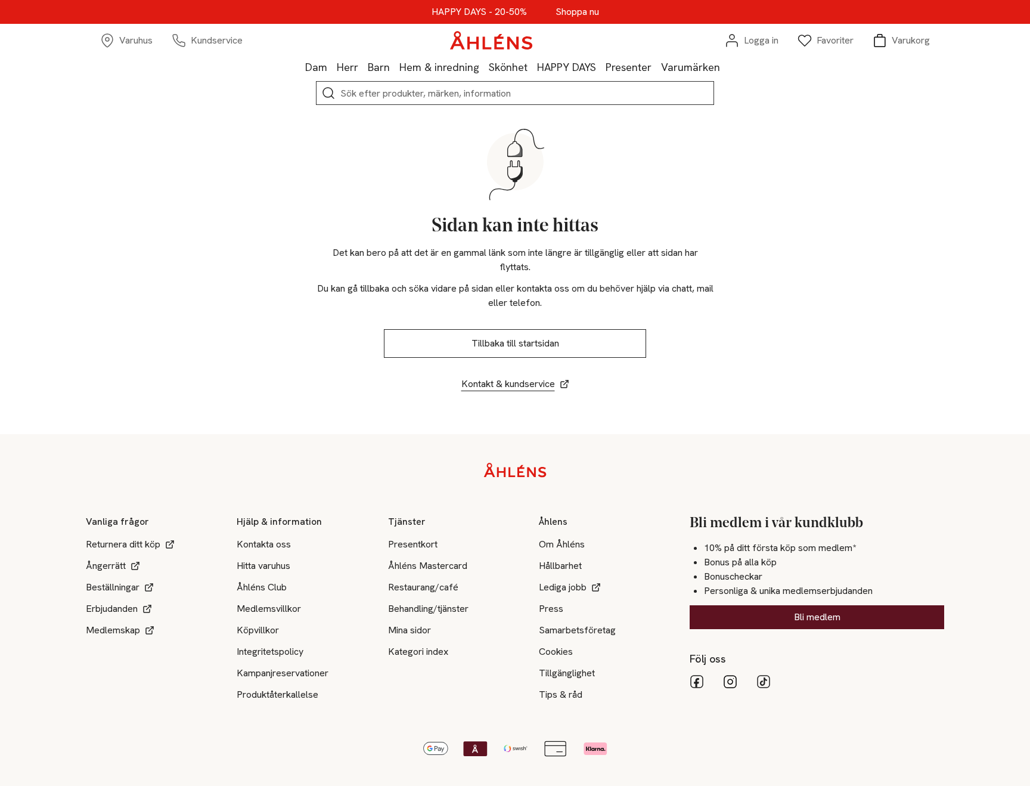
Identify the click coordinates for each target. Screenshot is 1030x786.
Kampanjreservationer (282, 673)
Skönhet (508, 67)
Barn (379, 67)
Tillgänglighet (567, 673)
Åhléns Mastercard (427, 565)
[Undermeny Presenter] (656, 67)
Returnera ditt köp (123, 544)
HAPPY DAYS (566, 67)
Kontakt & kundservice (508, 383)
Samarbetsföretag (577, 630)
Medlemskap (113, 630)
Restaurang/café (423, 587)
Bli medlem (817, 617)
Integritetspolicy (270, 651)
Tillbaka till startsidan (515, 343)
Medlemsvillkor (269, 608)
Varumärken (690, 67)
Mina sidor (409, 630)
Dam (316, 67)
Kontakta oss (264, 544)
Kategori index (418, 651)
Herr (347, 67)
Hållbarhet (560, 565)
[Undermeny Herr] (363, 67)
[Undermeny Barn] (394, 67)
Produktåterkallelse (277, 694)
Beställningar (112, 587)
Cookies (556, 651)
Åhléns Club (262, 587)
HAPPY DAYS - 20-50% (479, 12)
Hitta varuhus (263, 565)
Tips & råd (560, 694)
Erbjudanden (112, 608)
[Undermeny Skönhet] (532, 67)
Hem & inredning (439, 67)
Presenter (628, 67)
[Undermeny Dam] (332, 67)
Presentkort (413, 544)
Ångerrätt (106, 565)
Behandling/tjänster (428, 608)
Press (551, 608)
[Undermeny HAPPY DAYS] (600, 67)
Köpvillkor (258, 630)
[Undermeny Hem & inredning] (484, 67)
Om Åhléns (562, 544)
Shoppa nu (577, 12)
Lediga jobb (563, 587)
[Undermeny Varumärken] (724, 67)
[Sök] (328, 93)
